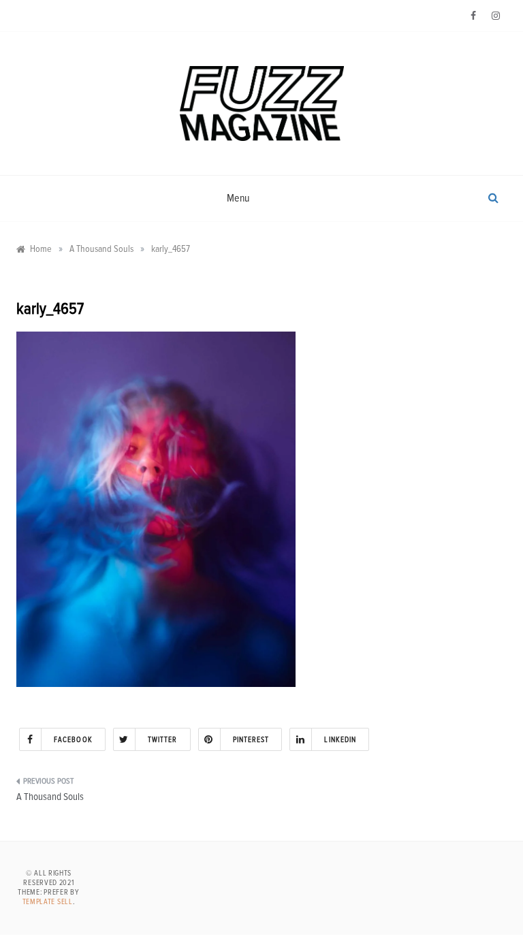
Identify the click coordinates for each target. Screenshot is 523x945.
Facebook (73, 739)
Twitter (163, 739)
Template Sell (47, 902)
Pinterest (251, 739)
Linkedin (340, 739)
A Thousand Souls (50, 797)
